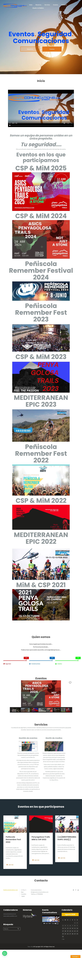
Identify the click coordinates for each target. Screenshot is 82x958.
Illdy (32, 946)
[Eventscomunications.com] (15, 5)
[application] (50, 920)
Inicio (30, 4)
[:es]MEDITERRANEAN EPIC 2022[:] (67, 838)
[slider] (50, 923)
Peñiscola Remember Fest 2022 (13, 839)
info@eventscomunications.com (39, 892)
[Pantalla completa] (57, 923)
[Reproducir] (44, 923)
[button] (50, 920)
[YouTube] (78, 890)
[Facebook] (75, 890)
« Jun (63, 939)
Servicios (47, 4)
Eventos (55, 4)
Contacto (64, 4)
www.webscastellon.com (10, 916)
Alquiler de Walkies (38, 8)
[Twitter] (73, 890)
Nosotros (38, 4)
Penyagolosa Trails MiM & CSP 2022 (41, 838)
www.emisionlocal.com (9, 914)
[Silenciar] (55, 923)
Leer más (10, 864)
